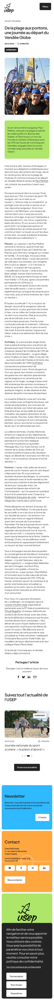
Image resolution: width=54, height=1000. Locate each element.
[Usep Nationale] (9, 8)
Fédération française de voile (20, 497)
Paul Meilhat (41, 180)
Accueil (8, 21)
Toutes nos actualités (27, 767)
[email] (34, 677)
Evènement (11, 50)
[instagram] (33, 868)
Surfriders (37, 362)
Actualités (16, 21)
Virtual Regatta (13, 611)
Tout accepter (16, 976)
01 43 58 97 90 (11, 861)
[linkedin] (29, 677)
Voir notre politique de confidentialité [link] (23, 967)
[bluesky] (23, 677)
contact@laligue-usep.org (17, 858)
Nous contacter (14, 880)
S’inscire (42, 817)
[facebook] (18, 677)
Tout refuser (16, 985)
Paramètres (16, 993)
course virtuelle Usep (16, 604)
